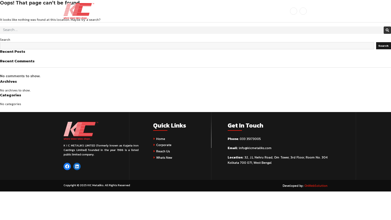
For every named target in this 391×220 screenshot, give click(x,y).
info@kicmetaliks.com (255, 147)
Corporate (163, 144)
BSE (203, 11)
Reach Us (163, 151)
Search (5, 39)
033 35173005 (250, 138)
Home (160, 138)
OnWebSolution (315, 185)
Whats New (164, 157)
